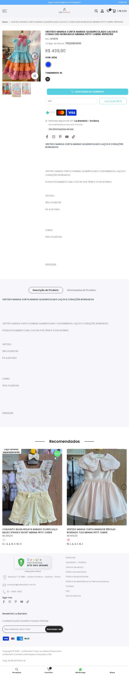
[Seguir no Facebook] (47, 137)
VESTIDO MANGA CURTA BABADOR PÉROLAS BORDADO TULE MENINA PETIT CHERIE (91, 531)
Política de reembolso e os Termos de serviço (87, 581)
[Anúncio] (64, 2)
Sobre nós (70, 557)
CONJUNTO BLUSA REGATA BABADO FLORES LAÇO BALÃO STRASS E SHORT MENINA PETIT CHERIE (30, 531)
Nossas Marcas (73, 595)
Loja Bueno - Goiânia (76, 562)
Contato (70, 586)
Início (5, 22)
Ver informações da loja (61, 129)
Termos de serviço (74, 567)
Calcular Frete (113, 101)
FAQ (67, 591)
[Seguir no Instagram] (53, 137)
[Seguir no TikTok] (73, 137)
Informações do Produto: (81, 290)
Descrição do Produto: (46, 290)
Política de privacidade (77, 576)
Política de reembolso (76, 572)
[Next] (34, 56)
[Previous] (8, 56)
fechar (7, 2)
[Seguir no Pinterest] (60, 137)
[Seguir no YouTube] (67, 137)
